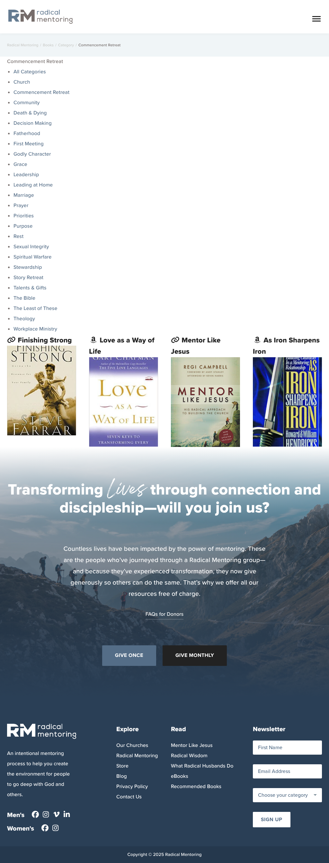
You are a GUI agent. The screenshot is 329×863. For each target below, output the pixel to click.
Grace (20, 164)
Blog (121, 776)
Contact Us (129, 797)
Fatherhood (26, 133)
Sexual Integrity (31, 246)
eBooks (179, 776)
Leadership (26, 174)
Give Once (129, 655)
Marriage (23, 195)
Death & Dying (30, 113)
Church (21, 82)
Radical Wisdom (189, 755)
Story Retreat (28, 277)
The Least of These (35, 308)
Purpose (22, 226)
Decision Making (32, 123)
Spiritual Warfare (32, 257)
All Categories (29, 72)
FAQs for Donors (165, 614)
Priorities (23, 216)
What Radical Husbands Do (202, 766)
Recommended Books (196, 786)
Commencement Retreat (41, 92)
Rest (18, 236)
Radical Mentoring (23, 45)
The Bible (24, 298)
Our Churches (132, 745)
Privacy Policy (132, 786)
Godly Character (32, 154)
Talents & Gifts (30, 288)
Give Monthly (194, 655)
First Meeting (28, 144)
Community (26, 102)
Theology (24, 318)
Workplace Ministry (35, 329)
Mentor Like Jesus (192, 745)
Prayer (20, 205)
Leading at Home (33, 185)
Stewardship (27, 267)
